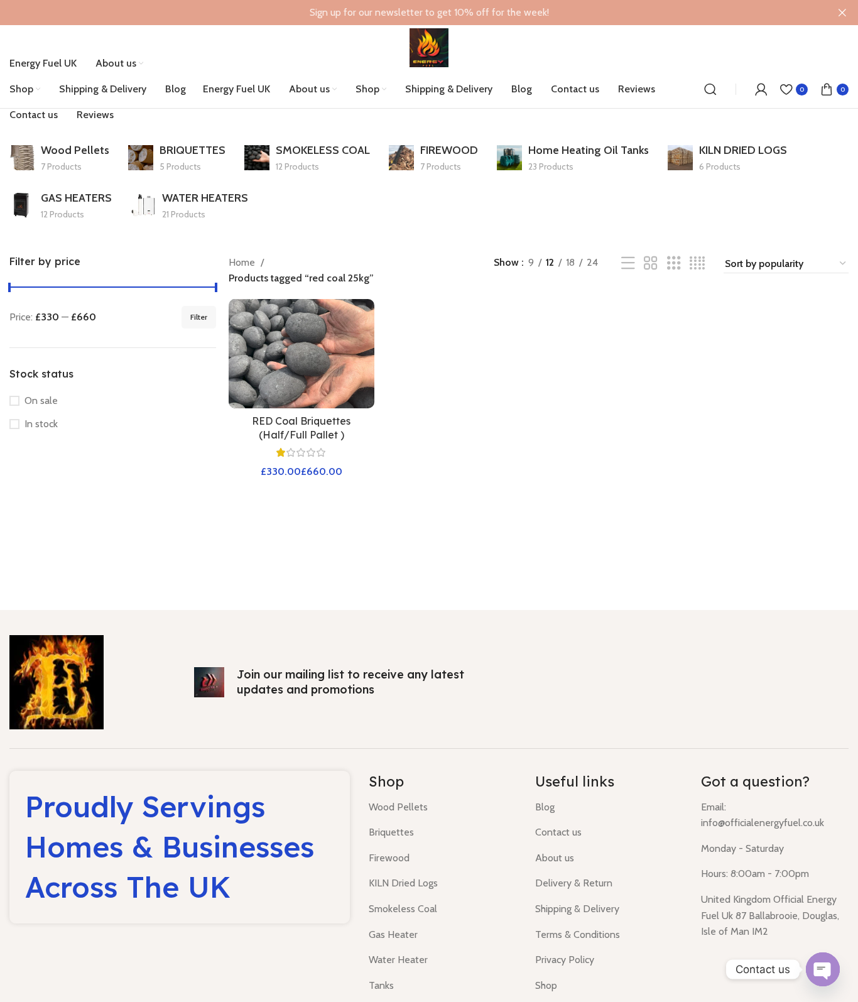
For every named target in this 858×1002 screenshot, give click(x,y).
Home (243, 262)
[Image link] (56, 681)
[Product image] (301, 353)
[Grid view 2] (651, 263)
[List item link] (442, 807)
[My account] (761, 89)
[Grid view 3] (674, 263)
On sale (41, 400)
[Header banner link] (410, 12)
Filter (198, 317)
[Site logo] (429, 47)
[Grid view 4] (697, 263)
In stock (41, 424)
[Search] (710, 89)
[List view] (628, 263)
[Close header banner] (842, 12)
